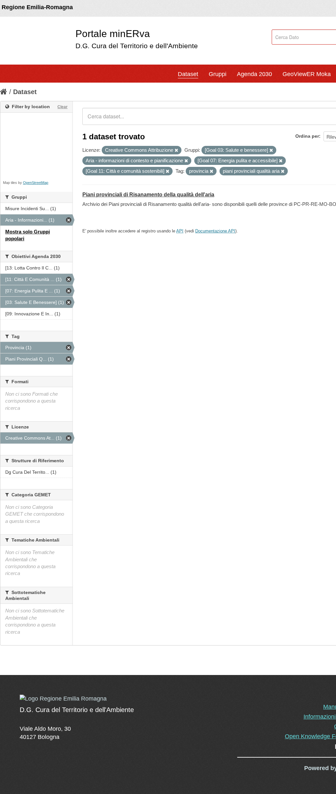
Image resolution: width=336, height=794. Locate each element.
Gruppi (217, 74)
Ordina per (307, 136)
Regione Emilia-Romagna (37, 7)
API (179, 230)
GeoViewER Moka (307, 74)
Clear (62, 107)
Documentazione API (215, 230)
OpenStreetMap (35, 183)
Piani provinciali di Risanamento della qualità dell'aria (148, 194)
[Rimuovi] (176, 150)
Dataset (188, 74)
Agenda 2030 (254, 74)
